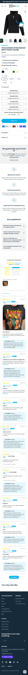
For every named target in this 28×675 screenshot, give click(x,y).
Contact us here (14, 160)
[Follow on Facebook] (2, 662)
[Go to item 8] (25, 41)
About (3, 598)
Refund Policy (5, 629)
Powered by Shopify (14, 670)
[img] (6, 299)
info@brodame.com (6, 653)
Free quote (18, 601)
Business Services (20, 598)
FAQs (2, 601)
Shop (2, 606)
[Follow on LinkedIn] (18, 662)
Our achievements (20, 603)
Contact (3, 603)
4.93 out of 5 (18, 263)
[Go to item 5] (11, 41)
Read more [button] (5, 337)
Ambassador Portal (6, 611)
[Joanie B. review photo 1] (14, 317)
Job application (5, 609)
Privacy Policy (5, 626)
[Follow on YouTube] (10, 662)
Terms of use (4, 624)
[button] (4, 45)
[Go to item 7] (20, 41)
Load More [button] (14, 577)
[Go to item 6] (15, 41)
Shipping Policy (5, 621)
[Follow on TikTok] (14, 662)
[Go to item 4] (6, 41)
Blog (2, 614)
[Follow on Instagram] (6, 662)
